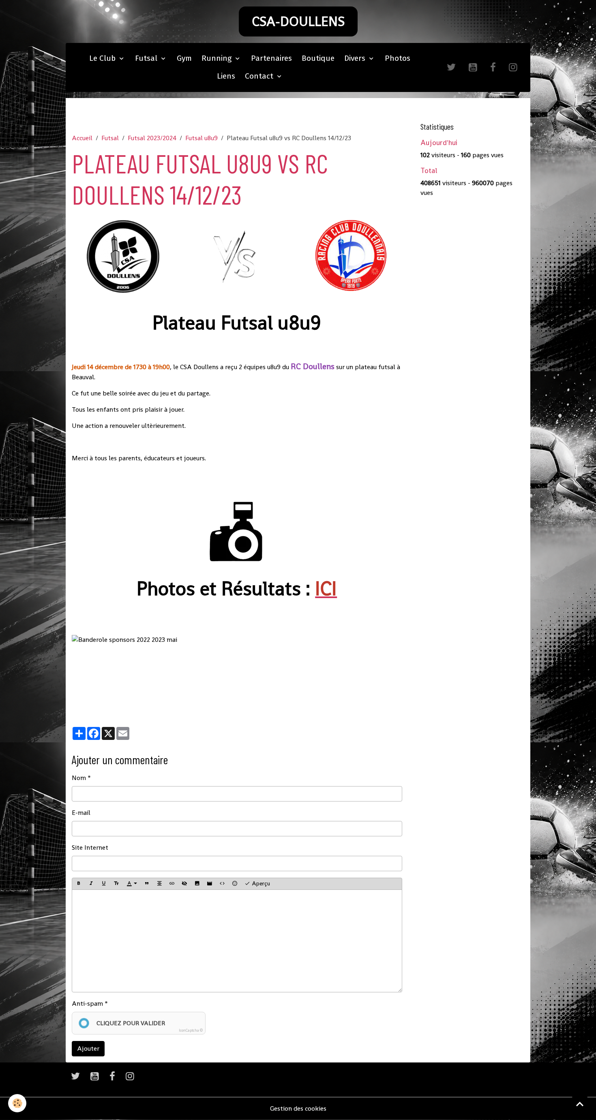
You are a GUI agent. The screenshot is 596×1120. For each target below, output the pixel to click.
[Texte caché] (184, 883)
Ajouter (88, 1048)
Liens (226, 76)
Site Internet (90, 847)
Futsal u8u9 (201, 138)
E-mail (81, 812)
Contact (260, 76)
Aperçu (260, 883)
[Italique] (91, 883)
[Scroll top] (580, 1104)
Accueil (82, 138)
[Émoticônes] (234, 883)
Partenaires (271, 58)
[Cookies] (17, 1103)
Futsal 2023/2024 (152, 138)
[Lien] (171, 883)
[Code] (222, 883)
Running (218, 58)
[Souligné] (103, 883)
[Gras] (78, 883)
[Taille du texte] (116, 883)
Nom (79, 778)
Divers (355, 58)
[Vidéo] (209, 883)
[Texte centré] (159, 883)
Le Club (103, 58)
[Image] (197, 883)
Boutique (318, 58)
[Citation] (146, 883)
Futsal (147, 58)
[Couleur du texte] (132, 883)
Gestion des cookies (298, 1108)
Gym (184, 58)
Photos (397, 58)
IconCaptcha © (191, 1030)
